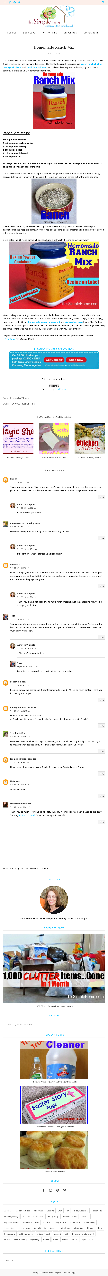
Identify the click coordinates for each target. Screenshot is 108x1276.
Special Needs (40, 1228)
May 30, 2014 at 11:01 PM (20, 807)
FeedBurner (60, 389)
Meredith (15, 564)
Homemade (97, 1210)
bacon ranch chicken (91, 63)
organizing (34, 1239)
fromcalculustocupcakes (23, 758)
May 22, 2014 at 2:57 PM (19, 619)
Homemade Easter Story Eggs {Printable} (55, 1126)
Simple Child (60, 1222)
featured (16, 404)
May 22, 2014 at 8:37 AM (19, 482)
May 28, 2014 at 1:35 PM (19, 784)
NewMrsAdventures (20, 803)
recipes (26, 404)
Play (37, 1222)
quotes (46, 1239)
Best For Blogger (70, 1272)
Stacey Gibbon (18, 681)
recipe (55, 1239)
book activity (9, 1234)
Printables (47, 1222)
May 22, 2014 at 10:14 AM (27, 549)
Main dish (85, 1216)
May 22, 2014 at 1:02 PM (19, 568)
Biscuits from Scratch (55, 1171)
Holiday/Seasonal (80, 1210)
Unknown (15, 781)
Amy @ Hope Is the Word (23, 707)
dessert (57, 1234)
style (84, 1239)
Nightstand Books (11, 1222)
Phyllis (13, 478)
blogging (90, 1228)
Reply (102, 497)
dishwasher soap (74, 321)
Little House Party (69, 1216)
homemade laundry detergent (44, 321)
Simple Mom (24, 1228)
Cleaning (50, 1210)
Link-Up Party (52, 1216)
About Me (8, 1210)
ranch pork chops (12, 67)
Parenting (27, 1222)
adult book (65, 1228)
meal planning (20, 1239)
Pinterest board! (27, 815)
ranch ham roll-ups (36, 67)
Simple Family (89, 1222)
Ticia (12, 615)
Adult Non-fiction (23, 1210)
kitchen (7, 1239)
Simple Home (10, 1228)
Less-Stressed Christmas (32, 1216)
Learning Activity (11, 1216)
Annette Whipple (26, 504)
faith (66, 1234)
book (100, 1228)
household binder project (83, 1234)
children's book (43, 1234)
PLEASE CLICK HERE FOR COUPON (54, 349)
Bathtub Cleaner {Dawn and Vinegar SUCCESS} (55, 1082)
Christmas (38, 1210)
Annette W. (10, 338)
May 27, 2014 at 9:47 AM (19, 762)
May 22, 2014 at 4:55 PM (19, 685)
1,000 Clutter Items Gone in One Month (54, 1006)
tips (33, 404)
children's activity (26, 1234)
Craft (60, 1210)
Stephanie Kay (17, 733)
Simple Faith (74, 1222)
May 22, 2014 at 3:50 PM (26, 597)
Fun (67, 1210)
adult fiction (79, 1228)
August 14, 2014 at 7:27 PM (27, 666)
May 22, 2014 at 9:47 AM (19, 527)
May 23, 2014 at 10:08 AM (20, 711)
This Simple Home (46, 1272)
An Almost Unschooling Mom (25, 523)
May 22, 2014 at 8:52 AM (26, 508)
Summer (53, 1228)
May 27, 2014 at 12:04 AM (20, 736)
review (75, 1239)
